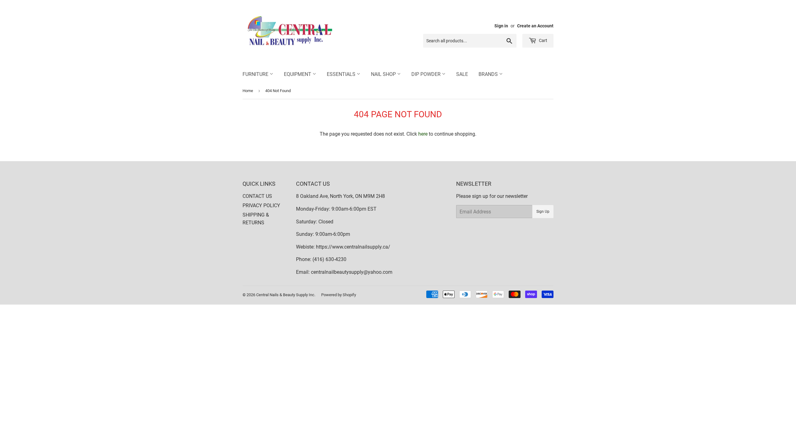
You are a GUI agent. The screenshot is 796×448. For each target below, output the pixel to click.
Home (248, 90)
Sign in (501, 25)
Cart (542, 40)
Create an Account (535, 25)
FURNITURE (256, 74)
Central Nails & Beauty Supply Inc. (285, 294)
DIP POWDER (426, 74)
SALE (462, 74)
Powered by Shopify (338, 294)
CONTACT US (257, 196)
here (423, 134)
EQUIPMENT (298, 74)
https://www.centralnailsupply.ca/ (353, 247)
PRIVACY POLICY (261, 205)
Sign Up (542, 211)
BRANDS (489, 74)
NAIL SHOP (384, 74)
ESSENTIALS (342, 74)
